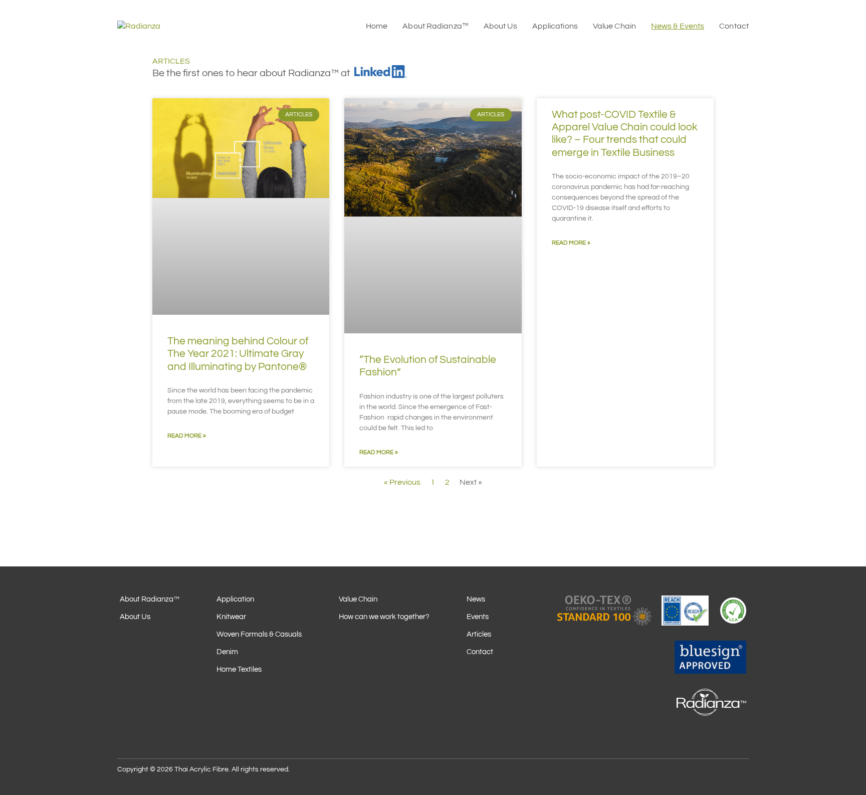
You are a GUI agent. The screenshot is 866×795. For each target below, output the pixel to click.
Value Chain (358, 599)
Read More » (186, 436)
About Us (135, 617)
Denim (227, 652)
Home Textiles (239, 669)
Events (478, 617)
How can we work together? (384, 617)
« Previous (402, 482)
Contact (480, 652)
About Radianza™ (149, 599)
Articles (479, 634)
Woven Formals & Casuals (259, 634)
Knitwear (231, 617)
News (476, 599)
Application (235, 599)
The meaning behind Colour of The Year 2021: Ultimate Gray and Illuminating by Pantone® (237, 353)
